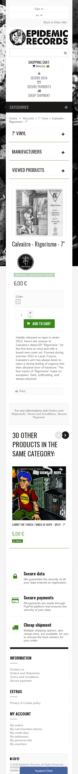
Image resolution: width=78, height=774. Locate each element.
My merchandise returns (26, 729)
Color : (20, 296)
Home (13, 118)
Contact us (17, 669)
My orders (16, 725)
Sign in (39, 8)
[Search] (65, 53)
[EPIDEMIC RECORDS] (39, 37)
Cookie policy (32, 703)
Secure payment (21, 680)
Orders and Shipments (25, 673)
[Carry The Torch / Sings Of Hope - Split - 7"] (39, 493)
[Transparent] (18, 301)
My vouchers (18, 744)
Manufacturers (27, 151)
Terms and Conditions (41, 414)
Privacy (15, 703)
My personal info (21, 740)
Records (28, 118)
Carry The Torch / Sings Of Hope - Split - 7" (39, 524)
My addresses (19, 736)
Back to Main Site (55, 22)
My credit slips (19, 732)
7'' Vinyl (43, 118)
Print (22, 391)
